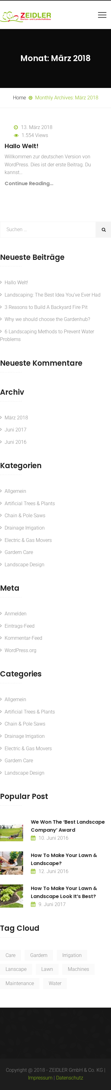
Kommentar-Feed (23, 638)
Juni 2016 (16, 442)
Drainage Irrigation (25, 528)
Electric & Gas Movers (28, 540)
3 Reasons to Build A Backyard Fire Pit (46, 307)
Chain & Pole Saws (25, 515)
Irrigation (72, 955)
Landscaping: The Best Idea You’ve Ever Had (53, 295)
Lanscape (16, 969)
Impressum (40, 1078)
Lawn (47, 969)
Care (10, 955)
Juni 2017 (16, 430)
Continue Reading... (29, 183)
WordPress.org (20, 650)
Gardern (38, 955)
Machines (78, 969)
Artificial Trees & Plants (30, 503)
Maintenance (20, 983)
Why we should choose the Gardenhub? (47, 319)
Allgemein (15, 491)
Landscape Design (24, 565)
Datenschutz (69, 1078)
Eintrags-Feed (20, 626)
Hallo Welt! (22, 146)
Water (55, 983)
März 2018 (16, 418)
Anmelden (16, 614)
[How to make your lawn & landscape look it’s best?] (11, 896)
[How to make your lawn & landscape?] (11, 863)
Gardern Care (19, 552)
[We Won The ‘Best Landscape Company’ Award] (11, 829)
